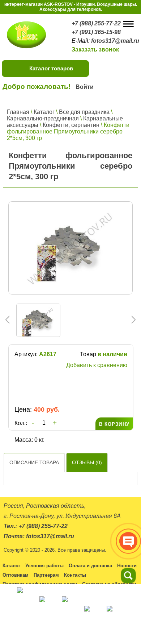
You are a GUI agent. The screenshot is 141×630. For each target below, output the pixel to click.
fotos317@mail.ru (115, 41)
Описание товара (34, 462)
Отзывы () (87, 462)
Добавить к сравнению (96, 365)
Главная (18, 112)
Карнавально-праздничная (43, 118)
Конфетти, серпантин (71, 125)
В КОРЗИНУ (114, 424)
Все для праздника (84, 112)
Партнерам (46, 575)
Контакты (75, 575)
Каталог (44, 112)
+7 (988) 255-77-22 (96, 23)
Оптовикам (16, 575)
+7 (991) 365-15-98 (96, 32)
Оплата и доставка (90, 565)
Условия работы (44, 565)
